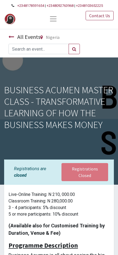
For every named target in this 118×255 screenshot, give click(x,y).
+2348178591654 (30, 6)
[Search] (74, 49)
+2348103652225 (89, 6)
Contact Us (99, 15)
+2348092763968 (60, 6)
